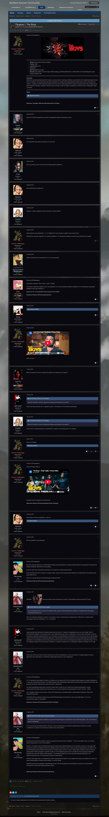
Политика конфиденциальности (51, 812)
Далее (26, 30)
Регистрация (94, 2)
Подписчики (92, 24)
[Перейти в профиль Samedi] (18, 143)
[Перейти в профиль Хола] (18, 310)
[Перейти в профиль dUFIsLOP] (18, 399)
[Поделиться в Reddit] (10, 792)
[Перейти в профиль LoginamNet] (18, 259)
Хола (18, 317)
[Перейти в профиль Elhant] (18, 118)
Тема (38, 812)
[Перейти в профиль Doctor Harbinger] (12, 25)
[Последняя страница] (30, 30)
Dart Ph (18, 382)
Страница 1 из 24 (37, 30)
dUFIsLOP (18, 406)
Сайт (41, 7)
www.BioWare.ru (16, 7)
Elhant (18, 125)
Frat (18, 174)
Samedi (18, 151)
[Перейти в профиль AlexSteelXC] (18, 598)
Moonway (18, 576)
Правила (28, 13)
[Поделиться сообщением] (97, 35)
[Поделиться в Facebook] (16, 792)
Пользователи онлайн (50, 13)
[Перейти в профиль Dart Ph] (18, 374)
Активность (51, 7)
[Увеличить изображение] (62, 48)
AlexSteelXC (18, 607)
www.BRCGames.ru (30, 7)
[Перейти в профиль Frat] (18, 166)
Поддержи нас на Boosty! (66, 7)
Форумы (12, 13)
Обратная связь (66, 812)
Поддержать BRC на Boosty (54, 20)
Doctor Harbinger (45, 715)
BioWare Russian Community (24, 2)
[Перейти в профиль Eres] (18, 285)
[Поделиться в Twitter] (13, 792)
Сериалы (40, 27)
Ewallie (18, 219)
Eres (18, 292)
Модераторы (37, 13)
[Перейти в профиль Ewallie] (18, 212)
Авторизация (83, 24)
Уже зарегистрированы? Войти (78, 2)
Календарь (20, 13)
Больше (80, 9)
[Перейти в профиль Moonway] (18, 567)
